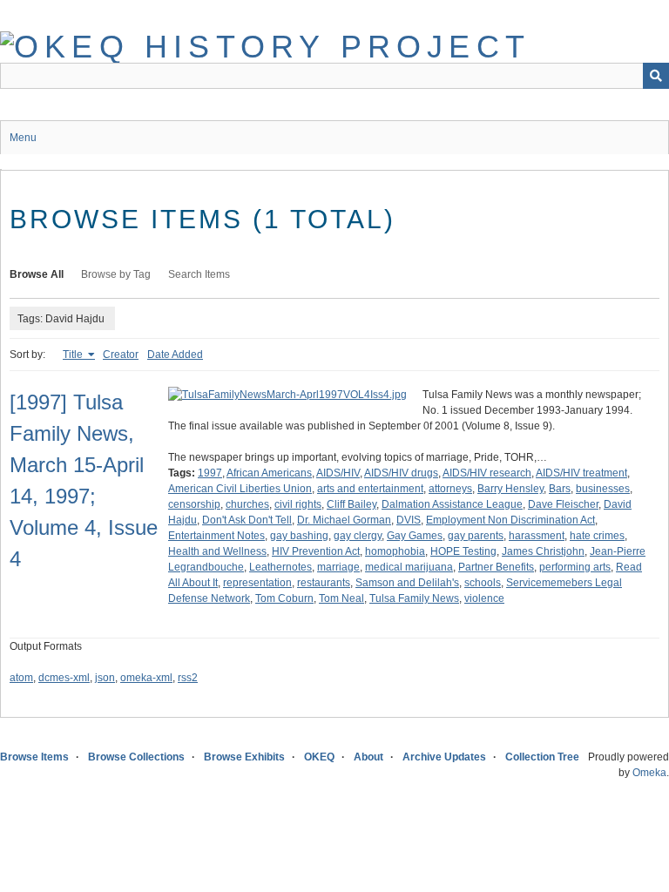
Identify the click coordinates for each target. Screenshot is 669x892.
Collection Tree (542, 757)
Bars (560, 489)
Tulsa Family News (414, 598)
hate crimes (597, 536)
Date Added (175, 354)
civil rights (297, 504)
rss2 (188, 678)
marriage (338, 567)
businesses (603, 489)
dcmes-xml (64, 678)
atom (21, 678)
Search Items (199, 274)
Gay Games (415, 536)
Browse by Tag (116, 274)
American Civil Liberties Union (240, 489)
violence (484, 598)
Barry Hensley (510, 489)
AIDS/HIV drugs (401, 473)
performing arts (575, 567)
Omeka (649, 773)
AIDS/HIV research (487, 473)
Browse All (37, 274)
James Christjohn (543, 551)
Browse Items (34, 757)
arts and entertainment (370, 489)
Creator (121, 354)
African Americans (269, 473)
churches (247, 504)
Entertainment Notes (216, 536)
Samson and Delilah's (407, 583)
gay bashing (299, 536)
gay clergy (358, 536)
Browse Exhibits (244, 757)
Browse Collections (136, 757)
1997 (210, 473)
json (105, 678)
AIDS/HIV (338, 473)
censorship (194, 504)
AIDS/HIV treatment (581, 473)
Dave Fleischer (563, 504)
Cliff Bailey (351, 504)
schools (482, 583)
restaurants (323, 583)
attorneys (450, 489)
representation (257, 583)
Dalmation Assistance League (452, 504)
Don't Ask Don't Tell (247, 520)
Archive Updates (444, 757)
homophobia (395, 551)
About (368, 757)
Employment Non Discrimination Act (510, 520)
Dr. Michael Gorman (344, 520)
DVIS (408, 520)
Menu (23, 138)
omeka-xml (146, 678)
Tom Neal (341, 598)
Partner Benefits (496, 567)
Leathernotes (280, 567)
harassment (536, 536)
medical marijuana (409, 567)
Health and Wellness (217, 551)
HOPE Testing (463, 551)
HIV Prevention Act (316, 551)
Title (74, 354)
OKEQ (319, 757)
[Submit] (656, 76)
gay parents (475, 536)
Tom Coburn (284, 598)
